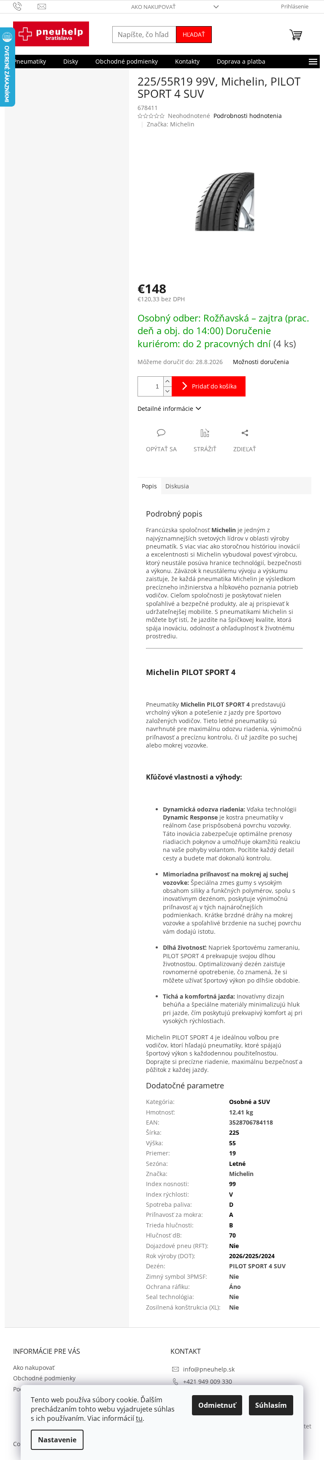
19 (232, 1153)
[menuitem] (29, 61)
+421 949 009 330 (207, 1381)
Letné (237, 1164)
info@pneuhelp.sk (209, 1369)
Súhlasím (271, 1405)
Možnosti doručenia (261, 362)
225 (234, 1132)
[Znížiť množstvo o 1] (167, 391)
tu (139, 1418)
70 (232, 1235)
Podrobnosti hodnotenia (247, 116)
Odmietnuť (217, 1405)
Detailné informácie (165, 409)
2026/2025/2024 (252, 1256)
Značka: (170, 124)
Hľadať (194, 34)
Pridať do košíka (214, 386)
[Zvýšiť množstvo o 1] (167, 381)
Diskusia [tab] (177, 486)
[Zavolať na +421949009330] (25, 6)
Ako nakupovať (153, 7)
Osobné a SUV (249, 1102)
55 (232, 1143)
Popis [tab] (149, 486)
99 (232, 1184)
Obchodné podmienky (44, 1378)
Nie (234, 1246)
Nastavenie (57, 1439)
